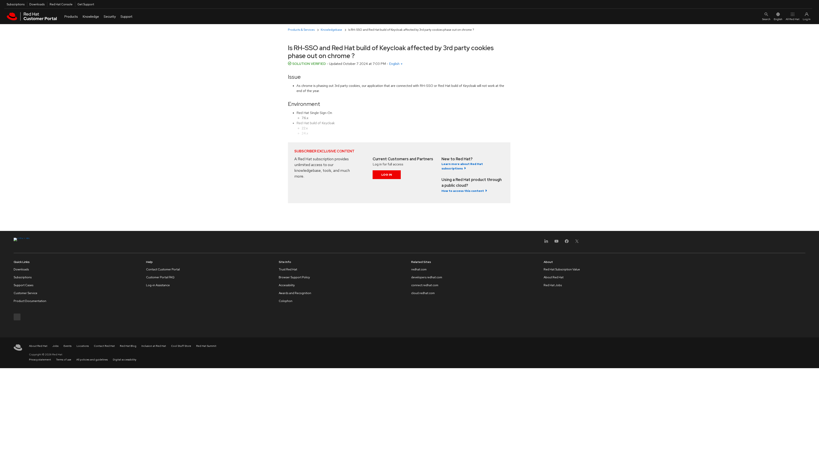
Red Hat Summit (206, 346)
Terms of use (63, 359)
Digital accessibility (124, 359)
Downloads (37, 4)
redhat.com (419, 269)
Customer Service (25, 293)
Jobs (55, 346)
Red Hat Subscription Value (562, 269)
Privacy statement (40, 359)
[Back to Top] (814, 453)
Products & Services (301, 30)
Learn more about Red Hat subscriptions (462, 166)
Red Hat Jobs (553, 285)
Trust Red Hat (288, 269)
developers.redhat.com (426, 277)
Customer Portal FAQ (160, 277)
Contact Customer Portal (163, 269)
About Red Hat (553, 277)
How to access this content (462, 191)
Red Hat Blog (128, 346)
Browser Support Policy (294, 277)
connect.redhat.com (424, 285)
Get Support (85, 4)
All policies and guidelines (92, 359)
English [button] (394, 63)
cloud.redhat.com (423, 293)
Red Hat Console (61, 4)
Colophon (285, 301)
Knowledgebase (331, 30)
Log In (386, 175)
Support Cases (23, 285)
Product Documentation (30, 301)
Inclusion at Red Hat (153, 346)
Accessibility (287, 285)
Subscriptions (16, 4)
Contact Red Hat (104, 346)
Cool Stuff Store (181, 346)
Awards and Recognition (295, 293)
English (778, 19)
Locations (83, 346)
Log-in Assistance (158, 285)
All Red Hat (792, 19)
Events (67, 346)
